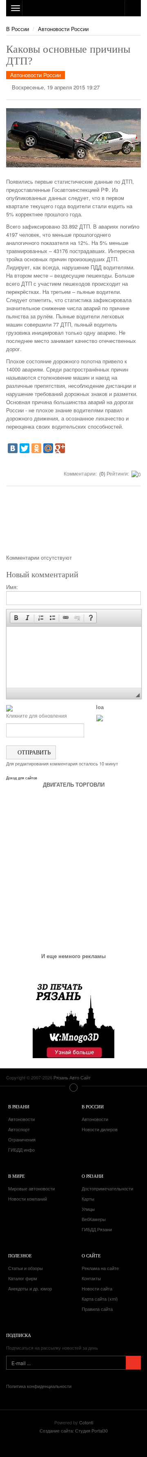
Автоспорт (19, 1129)
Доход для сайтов (21, 778)
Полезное (20, 1255)
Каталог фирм (22, 1278)
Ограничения (22, 1139)
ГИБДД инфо (21, 1149)
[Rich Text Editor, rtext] (74, 657)
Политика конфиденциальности (38, 1386)
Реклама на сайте (100, 1268)
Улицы (88, 1209)
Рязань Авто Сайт (73, 8)
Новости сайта (97, 1288)
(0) (101, 473)
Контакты (91, 1278)
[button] (16, 617)
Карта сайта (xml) (100, 1298)
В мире (16, 1176)
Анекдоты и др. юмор (30, 1288)
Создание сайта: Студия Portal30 (74, 1430)
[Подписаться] (133, 1363)
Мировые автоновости (31, 1188)
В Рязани (18, 1106)
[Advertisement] (73, 523)
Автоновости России (63, 29)
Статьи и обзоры (25, 1268)
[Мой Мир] (48, 448)
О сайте (91, 1255)
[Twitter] (24, 448)
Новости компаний (27, 1198)
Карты (88, 1198)
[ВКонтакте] (13, 448)
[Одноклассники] (36, 448)
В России (17, 29)
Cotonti (86, 1422)
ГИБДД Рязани (97, 1229)
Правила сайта (97, 1309)
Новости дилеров (100, 1129)
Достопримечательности (107, 1188)
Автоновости (21, 1119)
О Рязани (92, 1176)
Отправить (33, 752)
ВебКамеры (94, 1219)
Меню (73, 1087)
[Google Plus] (60, 448)
